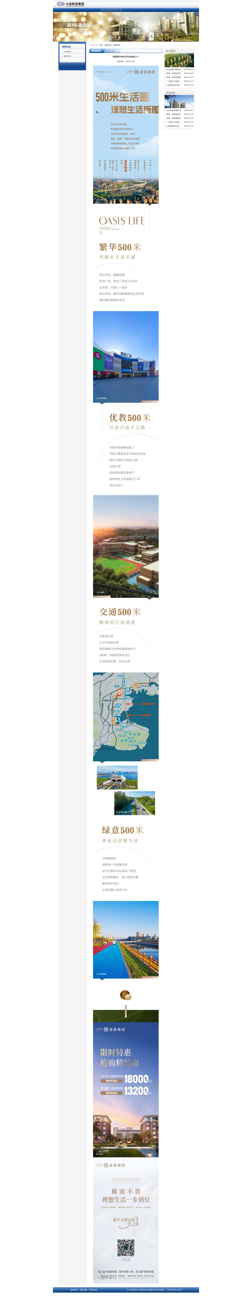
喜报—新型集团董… (174, 77)
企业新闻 (67, 52)
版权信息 (93, 1290)
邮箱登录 (73, 1290)
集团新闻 (116, 45)
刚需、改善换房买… (174, 73)
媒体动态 (67, 56)
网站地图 (83, 1290)
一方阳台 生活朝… (174, 81)
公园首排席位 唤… (174, 85)
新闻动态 (108, 45)
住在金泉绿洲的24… (175, 69)
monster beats (154, 1295)
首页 (101, 45)
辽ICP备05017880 (174, 1290)
